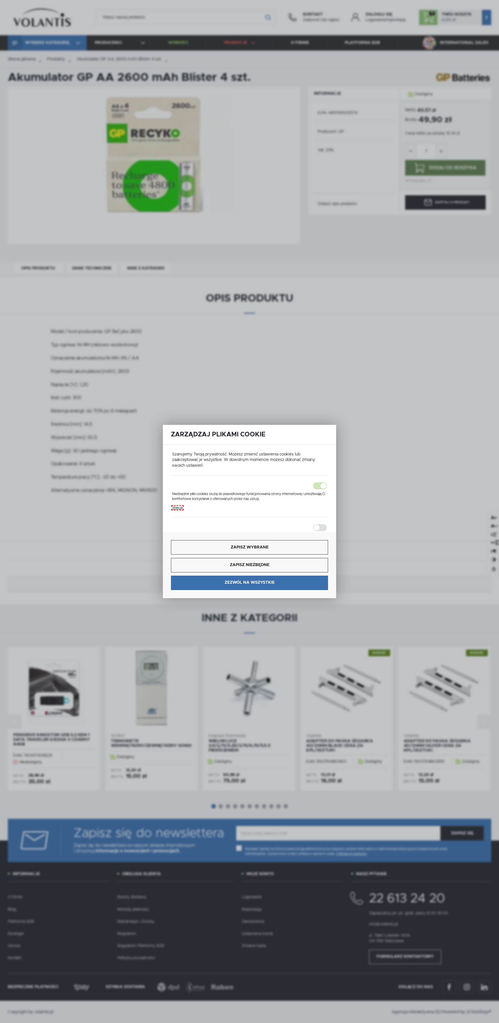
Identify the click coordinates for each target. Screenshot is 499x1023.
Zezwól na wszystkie (250, 583)
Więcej (177, 507)
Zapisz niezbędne (249, 565)
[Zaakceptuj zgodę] (249, 485)
